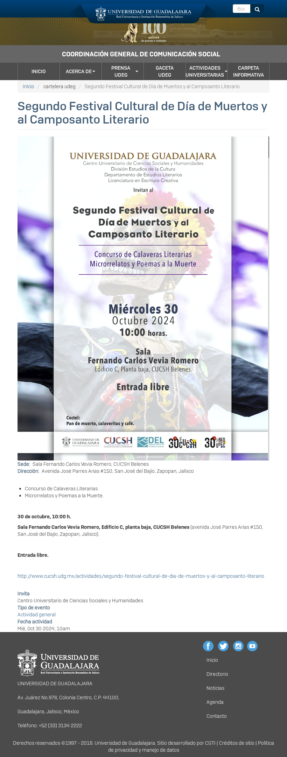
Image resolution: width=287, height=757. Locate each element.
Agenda (215, 702)
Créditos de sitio (236, 743)
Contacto (216, 716)
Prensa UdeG (120, 71)
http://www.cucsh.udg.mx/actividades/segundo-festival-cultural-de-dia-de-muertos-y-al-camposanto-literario (141, 576)
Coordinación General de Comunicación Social (141, 54)
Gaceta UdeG (165, 71)
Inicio (38, 71)
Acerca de (79, 71)
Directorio (217, 674)
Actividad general (37, 614)
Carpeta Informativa (248, 71)
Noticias (215, 688)
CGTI (210, 743)
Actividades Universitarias (205, 71)
